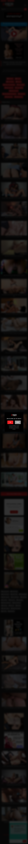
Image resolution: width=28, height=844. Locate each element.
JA (10, 422)
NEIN (17, 422)
